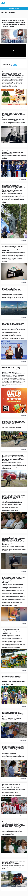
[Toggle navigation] (25, 3)
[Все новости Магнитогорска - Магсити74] (3, 3)
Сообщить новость (14, 8)
